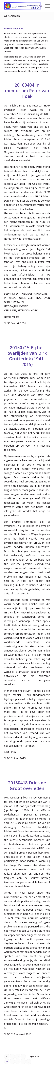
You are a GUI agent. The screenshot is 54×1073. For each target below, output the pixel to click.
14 (18, 1056)
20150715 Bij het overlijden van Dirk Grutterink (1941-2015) (27, 356)
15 (23, 1056)
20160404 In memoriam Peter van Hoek (27, 90)
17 (12, 1061)
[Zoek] (39, 6)
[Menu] (46, 6)
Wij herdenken (12, 15)
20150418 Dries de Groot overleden (27, 785)
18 (18, 1061)
